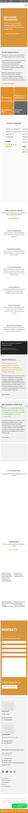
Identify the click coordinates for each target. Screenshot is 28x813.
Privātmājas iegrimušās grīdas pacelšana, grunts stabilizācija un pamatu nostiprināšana (19, 604)
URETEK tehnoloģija (6, 780)
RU (20, 1)
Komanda (4, 784)
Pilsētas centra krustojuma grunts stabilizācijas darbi (18, 575)
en (24, 1)
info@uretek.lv (8, 760)
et (22, 1)
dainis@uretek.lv (8, 741)
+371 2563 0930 (8, 720)
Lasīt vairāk (13, 549)
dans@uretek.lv (8, 717)
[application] (14, 347)
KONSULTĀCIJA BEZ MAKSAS (12, 33)
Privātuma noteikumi (6, 786)
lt (26, 1)
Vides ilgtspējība (5, 782)
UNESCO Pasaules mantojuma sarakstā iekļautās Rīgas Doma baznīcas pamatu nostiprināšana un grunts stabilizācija (7, 577)
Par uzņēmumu (13, 218)
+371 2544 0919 (8, 743)
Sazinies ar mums (8, 83)
